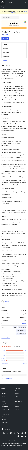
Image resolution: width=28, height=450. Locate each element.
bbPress (4, 419)
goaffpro (5, 34)
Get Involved (18, 401)
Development (6, 56)
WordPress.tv (5, 409)
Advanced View (5, 338)
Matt (3, 417)
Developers (4, 406)
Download (5, 38)
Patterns (17, 396)
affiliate (15, 327)
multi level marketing (21, 333)
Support (5, 60)
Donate (17, 406)
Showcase (18, 388)
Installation (6, 52)
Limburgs (7, 429)
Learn (3, 401)
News (3, 391)
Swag (17, 409)
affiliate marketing (22, 327)
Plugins (17, 393)
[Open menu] (25, 2)
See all (25, 363)
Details (5, 44)
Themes (17, 391)
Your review (4, 363)
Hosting (3, 393)
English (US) (24, 323)
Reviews (5, 48)
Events (17, 404)
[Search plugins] (17, 17)
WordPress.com (6, 414)
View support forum (6, 378)
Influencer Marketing (21, 330)
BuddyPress (5, 422)
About (3, 388)
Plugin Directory (5, 7)
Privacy (3, 396)
